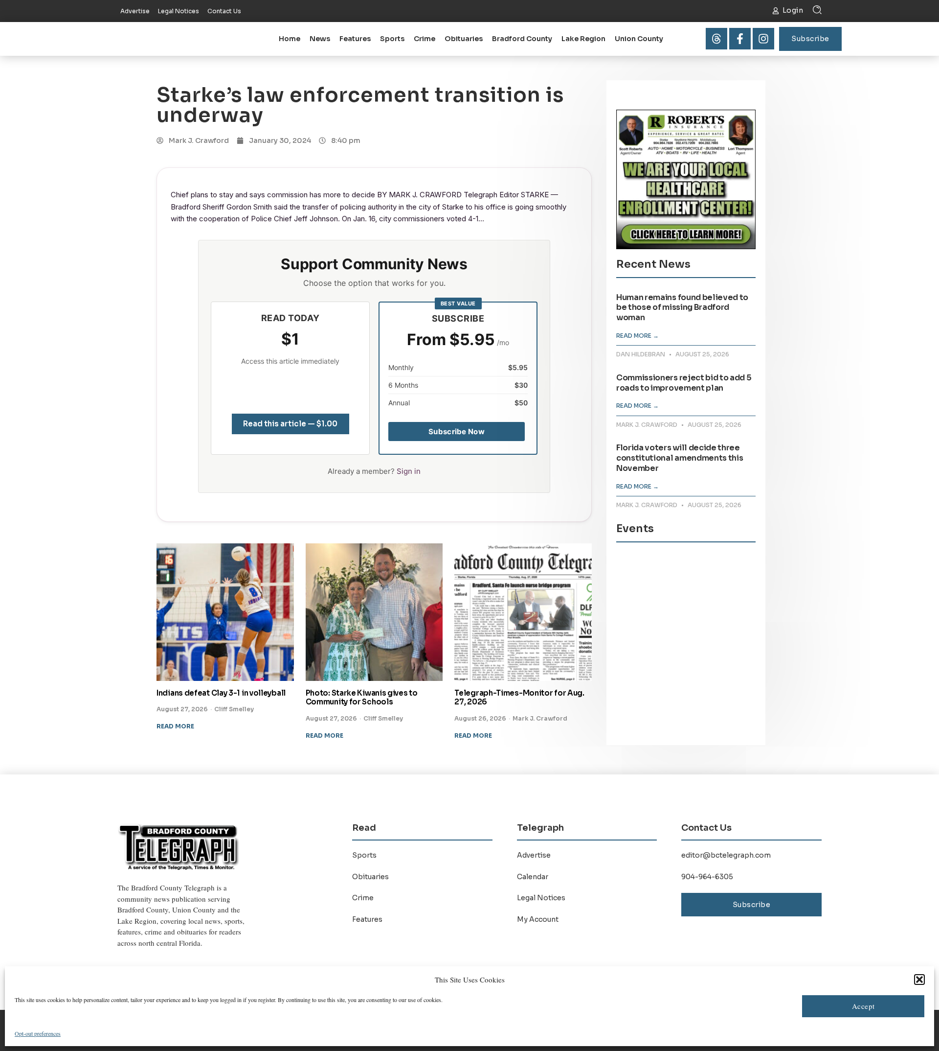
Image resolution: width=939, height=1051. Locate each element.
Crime (424, 38)
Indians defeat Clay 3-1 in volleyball (221, 693)
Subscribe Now (456, 431)
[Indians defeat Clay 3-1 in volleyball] (225, 612)
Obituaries (464, 38)
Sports (392, 38)
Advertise (534, 855)
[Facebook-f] (740, 38)
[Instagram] (763, 38)
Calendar (532, 876)
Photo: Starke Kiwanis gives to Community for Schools (362, 697)
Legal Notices (541, 897)
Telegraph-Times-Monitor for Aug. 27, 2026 (519, 697)
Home (289, 38)
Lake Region (583, 38)
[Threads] (716, 38)
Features (355, 38)
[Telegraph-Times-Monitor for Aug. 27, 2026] (523, 612)
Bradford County (522, 38)
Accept (863, 1006)
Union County (639, 38)
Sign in (409, 471)
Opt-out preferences (38, 1033)
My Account (538, 919)
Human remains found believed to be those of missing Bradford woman (682, 307)
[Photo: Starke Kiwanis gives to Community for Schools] (374, 612)
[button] (919, 979)
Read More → (637, 335)
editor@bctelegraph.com (726, 855)
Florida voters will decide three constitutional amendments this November (679, 458)
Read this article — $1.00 (290, 423)
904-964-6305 (707, 876)
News (320, 38)
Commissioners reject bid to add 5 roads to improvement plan (683, 383)
